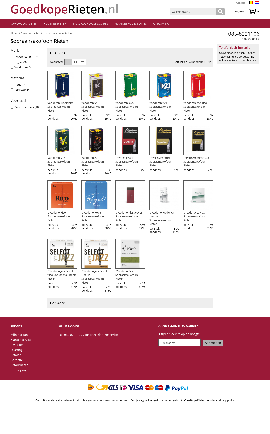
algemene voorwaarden (101, 400)
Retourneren (19, 365)
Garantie (17, 360)
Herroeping (19, 370)
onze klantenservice (104, 335)
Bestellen (17, 345)
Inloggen (238, 11)
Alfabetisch (196, 62)
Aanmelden (213, 343)
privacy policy (226, 400)
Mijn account (20, 335)
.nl (64, 9)
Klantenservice (250, 38)
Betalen (16, 355)
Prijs (208, 62)
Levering (17, 350)
